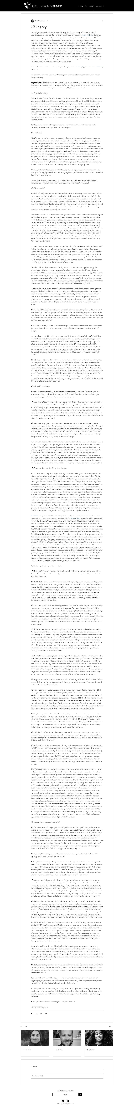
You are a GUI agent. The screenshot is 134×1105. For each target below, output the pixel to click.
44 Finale (26, 1049)
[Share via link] (46, 1013)
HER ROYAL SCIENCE (47, 6)
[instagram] (67, 1101)
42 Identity (91, 1049)
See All (111, 1027)
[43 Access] (67, 1038)
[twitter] (63, 1101)
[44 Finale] (35, 1038)
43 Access (59, 1049)
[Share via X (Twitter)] (36, 1013)
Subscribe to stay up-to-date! (65, 1090)
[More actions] (102, 21)
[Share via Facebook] (32, 1013)
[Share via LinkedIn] (41, 1013)
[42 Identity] (99, 1038)
